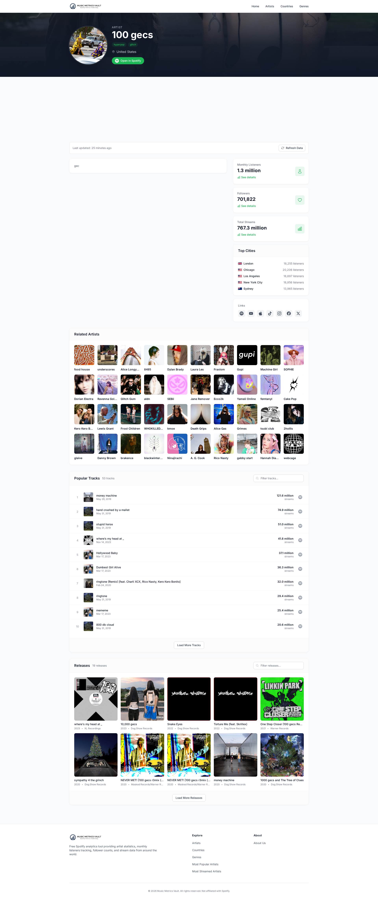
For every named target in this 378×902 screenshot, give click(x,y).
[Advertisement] (189, 106)
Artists (269, 6)
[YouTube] (251, 313)
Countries (287, 6)
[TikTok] (269, 313)
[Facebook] (288, 313)
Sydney (248, 288)
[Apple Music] (260, 313)
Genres (304, 6)
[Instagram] (279, 313)
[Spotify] (241, 313)
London (248, 263)
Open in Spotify (130, 60)
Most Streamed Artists (206, 871)
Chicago (249, 269)
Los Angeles (252, 276)
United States (126, 52)
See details (248, 177)
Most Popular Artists (205, 864)
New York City (253, 282)
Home (255, 6)
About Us (260, 843)
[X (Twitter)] (298, 313)
